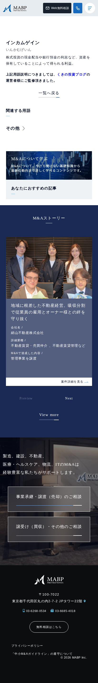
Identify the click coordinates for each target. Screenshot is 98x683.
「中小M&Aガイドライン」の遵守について (42, 653)
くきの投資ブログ (71, 74)
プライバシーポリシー (27, 645)
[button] (77, 402)
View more (49, 415)
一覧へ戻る (49, 93)
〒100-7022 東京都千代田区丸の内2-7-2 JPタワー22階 (47, 598)
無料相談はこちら (49, 627)
